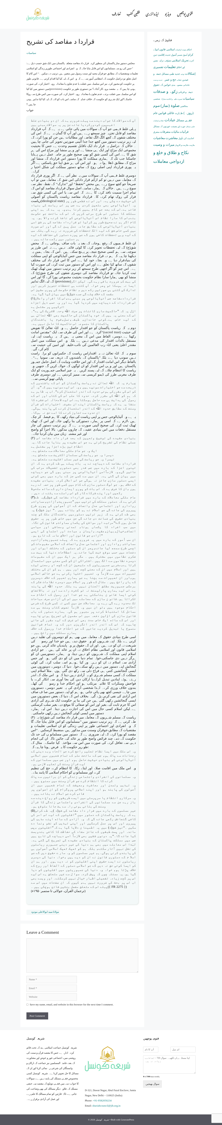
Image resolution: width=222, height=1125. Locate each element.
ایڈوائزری (152, 14)
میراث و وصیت (163, 145)
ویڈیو (168, 14)
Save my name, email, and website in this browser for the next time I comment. (71, 1004)
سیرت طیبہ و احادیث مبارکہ (171, 99)
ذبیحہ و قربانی (185, 92)
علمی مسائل (190, 126)
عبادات (169, 120)
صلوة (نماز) (170, 105)
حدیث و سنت (157, 80)
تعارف (116, 14)
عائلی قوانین (166, 113)
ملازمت (192, 145)
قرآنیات (184, 131)
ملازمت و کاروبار (181, 145)
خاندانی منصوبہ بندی (180, 85)
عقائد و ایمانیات (158, 121)
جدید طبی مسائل (171, 73)
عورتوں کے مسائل (161, 126)
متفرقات (165, 131)
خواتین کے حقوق (162, 84)
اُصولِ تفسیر (182, 55)
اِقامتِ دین (158, 54)
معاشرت (172, 138)
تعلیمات (170, 67)
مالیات (175, 131)
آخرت (191, 61)
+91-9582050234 (102, 1100)
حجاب (179, 80)
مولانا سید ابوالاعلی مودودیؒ (43, 911)
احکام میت (187, 50)
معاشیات (159, 138)
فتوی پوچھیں (185, 14)
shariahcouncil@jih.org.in (106, 1105)
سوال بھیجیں (152, 1084)
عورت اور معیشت (178, 126)
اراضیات (178, 50)
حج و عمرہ (169, 79)
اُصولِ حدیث (171, 55)
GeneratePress (127, 1119)
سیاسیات (31, 53)
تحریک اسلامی (180, 60)
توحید (182, 74)
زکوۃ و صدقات (165, 91)
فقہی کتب (133, 14)
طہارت (179, 113)
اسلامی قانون (167, 49)
